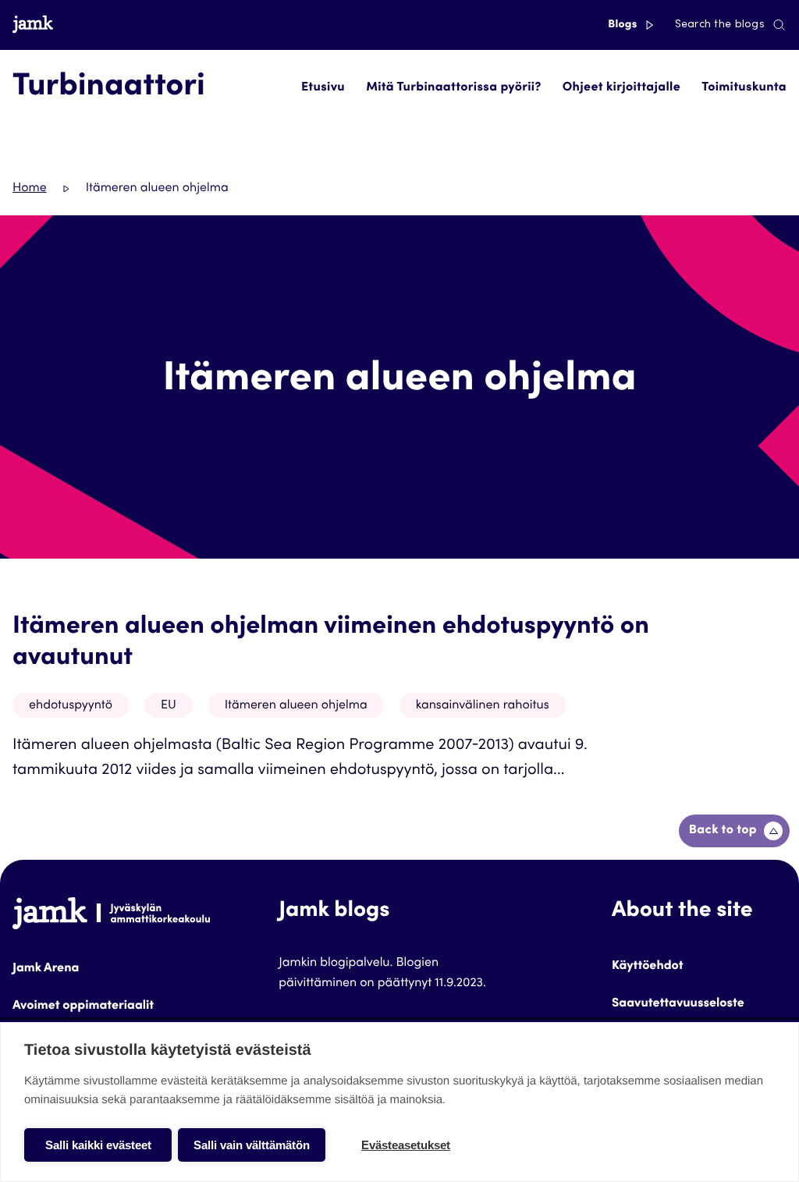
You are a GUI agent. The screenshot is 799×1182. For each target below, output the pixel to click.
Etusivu (323, 88)
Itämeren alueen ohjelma (296, 706)
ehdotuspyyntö (70, 706)
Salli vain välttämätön (252, 1145)
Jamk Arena (45, 969)
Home (29, 189)
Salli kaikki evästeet (98, 1145)
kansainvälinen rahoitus (482, 706)
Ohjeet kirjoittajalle (621, 88)
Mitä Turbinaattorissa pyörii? (453, 88)
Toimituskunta (744, 88)
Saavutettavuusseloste (678, 1004)
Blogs (624, 25)
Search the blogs (720, 25)
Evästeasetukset (405, 1145)
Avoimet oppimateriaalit (83, 1006)
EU (168, 706)
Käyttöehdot (648, 966)
